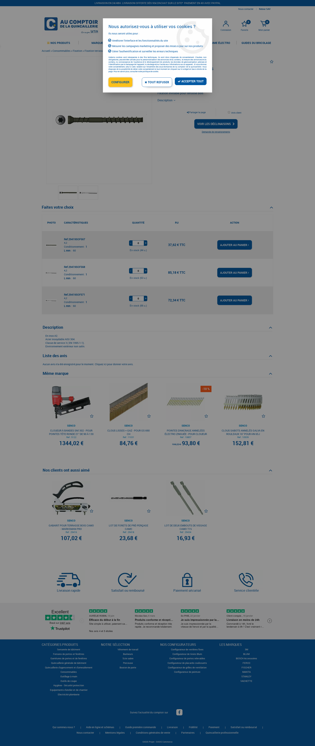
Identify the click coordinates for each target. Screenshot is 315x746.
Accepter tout (192, 81)
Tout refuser (158, 82)
